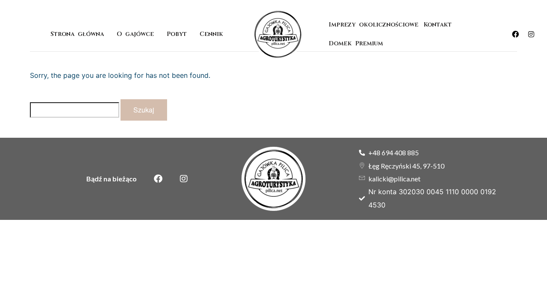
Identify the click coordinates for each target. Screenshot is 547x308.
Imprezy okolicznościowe (373, 25)
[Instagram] (531, 34)
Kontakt (437, 25)
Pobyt (177, 34)
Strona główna (77, 34)
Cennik (211, 34)
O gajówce (135, 34)
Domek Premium (357, 43)
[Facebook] (515, 34)
